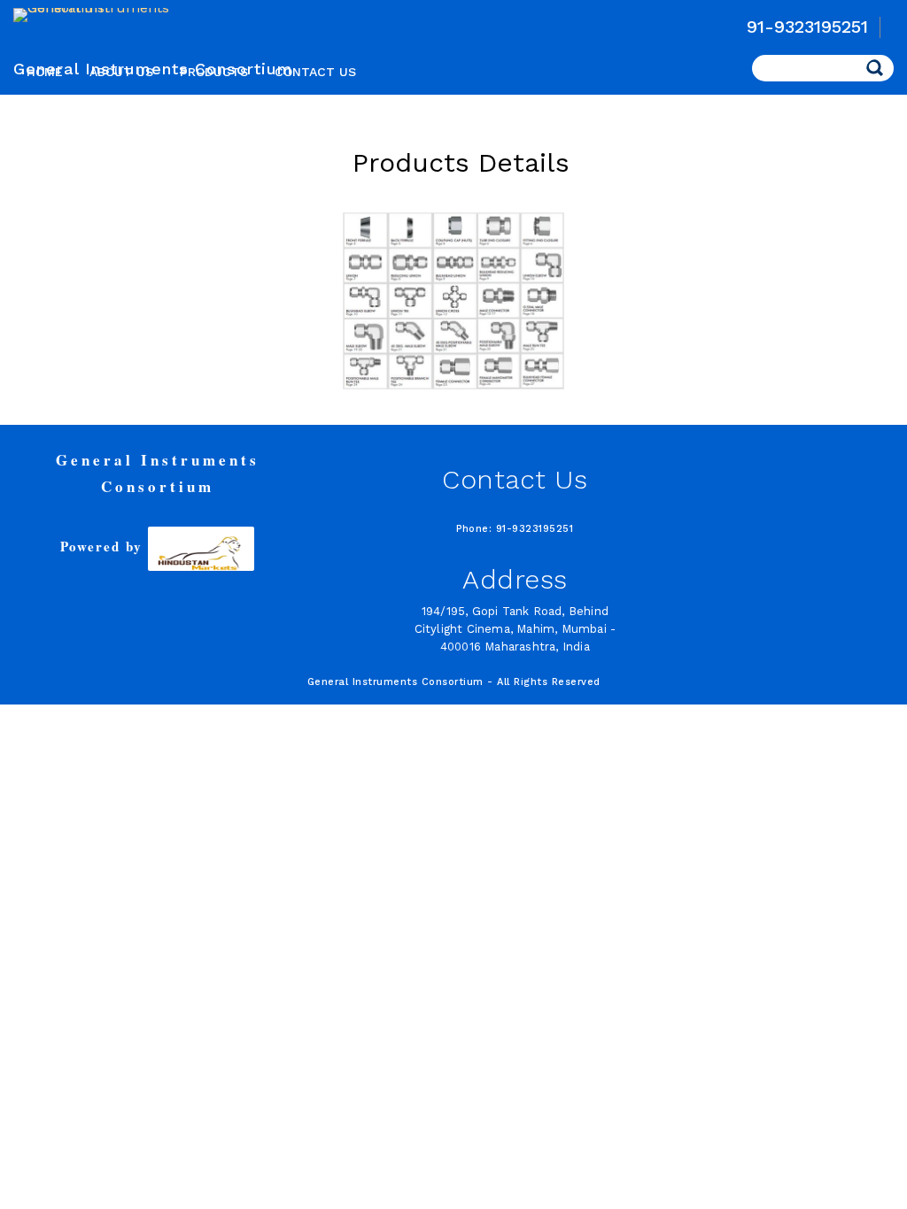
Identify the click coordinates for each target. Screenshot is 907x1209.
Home (45, 72)
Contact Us (315, 72)
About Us (121, 72)
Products (214, 72)
